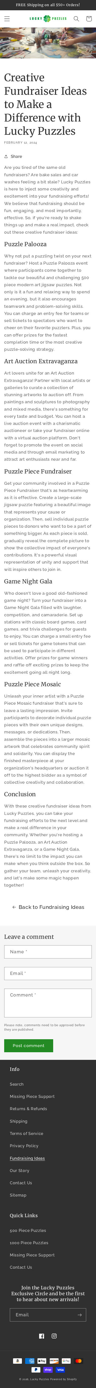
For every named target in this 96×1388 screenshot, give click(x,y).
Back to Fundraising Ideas (51, 907)
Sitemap (18, 1195)
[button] (7, 19)
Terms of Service (26, 1133)
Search (17, 1084)
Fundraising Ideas (27, 1158)
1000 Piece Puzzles (29, 1242)
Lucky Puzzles (39, 1379)
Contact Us (21, 1183)
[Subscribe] (79, 1314)
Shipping (19, 1121)
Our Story (19, 1170)
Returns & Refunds (28, 1108)
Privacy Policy (24, 1146)
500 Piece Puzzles (28, 1230)
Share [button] (16, 156)
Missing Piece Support (32, 1096)
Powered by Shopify (63, 1379)
